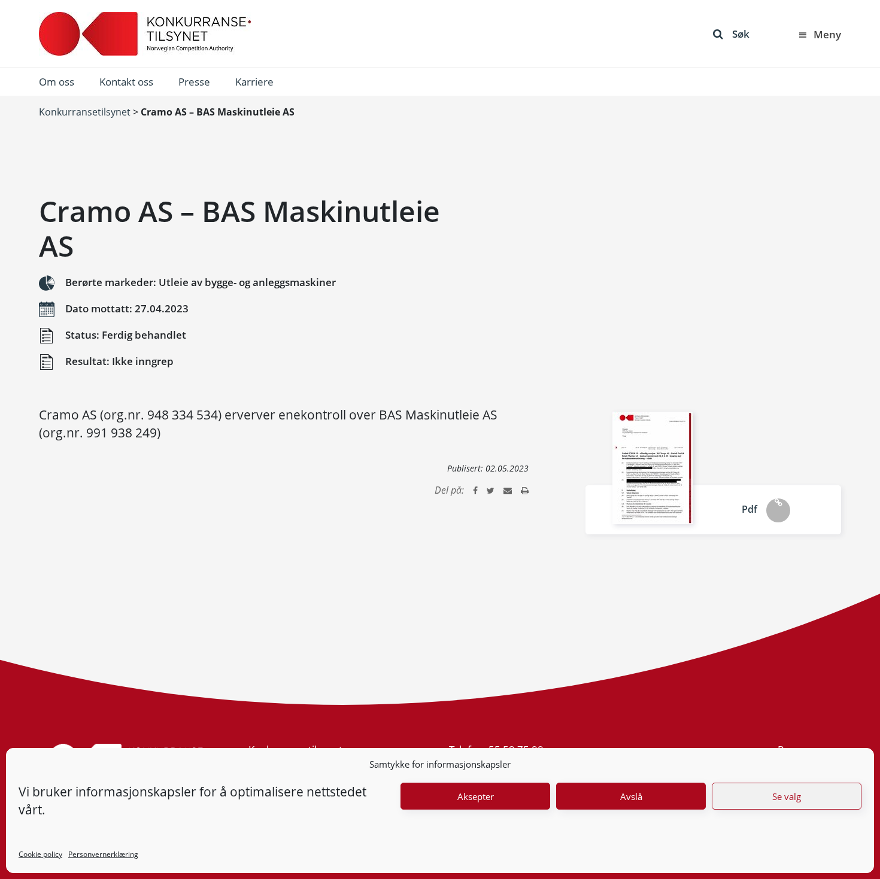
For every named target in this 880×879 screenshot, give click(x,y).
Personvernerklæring (103, 854)
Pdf (749, 509)
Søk (740, 34)
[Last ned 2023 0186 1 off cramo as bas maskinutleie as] (652, 468)
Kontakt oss (126, 82)
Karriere (254, 82)
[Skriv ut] (525, 490)
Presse (194, 82)
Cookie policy (40, 854)
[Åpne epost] (507, 490)
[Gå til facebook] (475, 490)
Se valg (786, 796)
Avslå (631, 796)
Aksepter (475, 796)
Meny (827, 34)
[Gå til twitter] (490, 490)
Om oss (56, 82)
